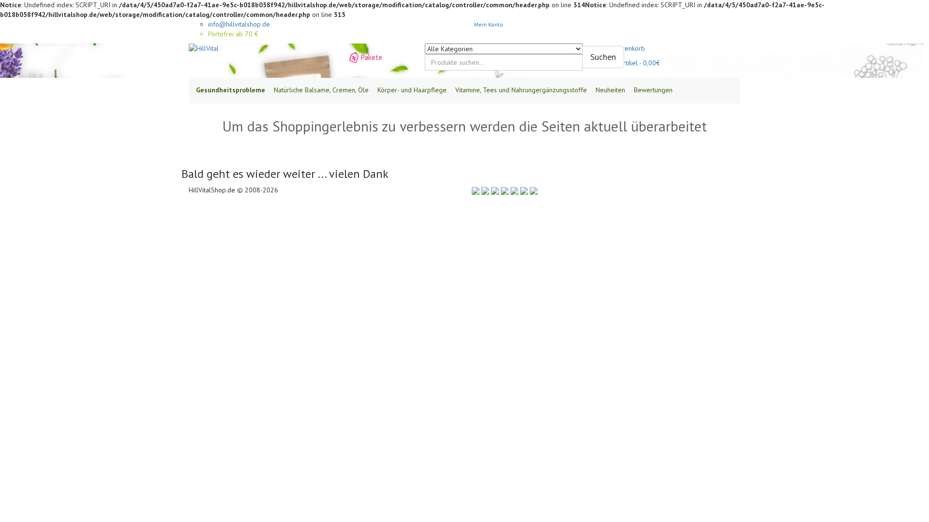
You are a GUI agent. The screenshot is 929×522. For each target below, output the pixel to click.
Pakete (371, 57)
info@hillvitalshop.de (239, 24)
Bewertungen (653, 90)
